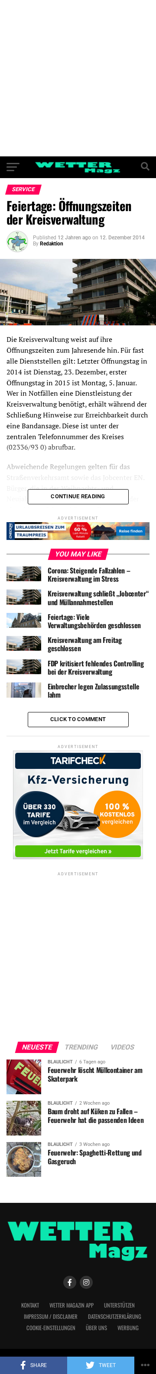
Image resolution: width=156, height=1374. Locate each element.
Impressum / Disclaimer (51, 1316)
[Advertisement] (78, 78)
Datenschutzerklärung (114, 1316)
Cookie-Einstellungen (50, 1328)
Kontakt (30, 1305)
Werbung (128, 1328)
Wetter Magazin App (71, 1305)
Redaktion (51, 244)
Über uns (96, 1328)
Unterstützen (119, 1305)
